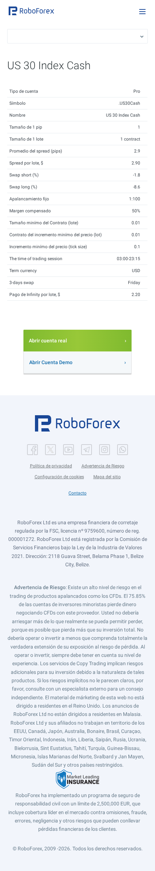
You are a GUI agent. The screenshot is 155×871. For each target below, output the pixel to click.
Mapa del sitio (107, 476)
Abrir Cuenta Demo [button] (50, 362)
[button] (31, 11)
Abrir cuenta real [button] (48, 340)
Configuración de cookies (59, 476)
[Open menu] (142, 11)
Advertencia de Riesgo (102, 465)
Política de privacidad (51, 465)
